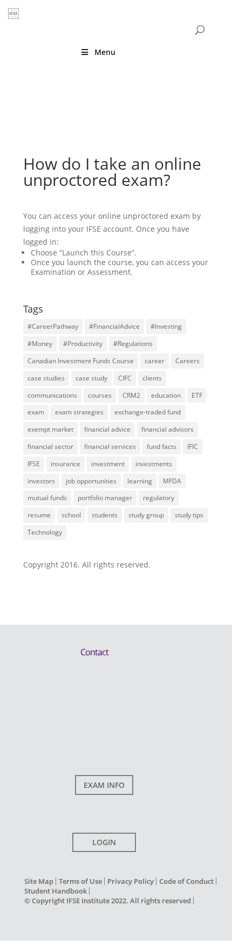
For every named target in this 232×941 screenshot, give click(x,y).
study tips (189, 515)
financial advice (107, 429)
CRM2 (131, 395)
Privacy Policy (130, 881)
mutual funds (47, 497)
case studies (46, 378)
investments (153, 463)
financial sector (50, 446)
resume (39, 515)
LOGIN (104, 842)
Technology (45, 532)
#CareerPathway (53, 326)
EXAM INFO (104, 785)
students (105, 515)
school (71, 515)
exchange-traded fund (147, 412)
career (155, 360)
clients (152, 378)
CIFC (125, 378)
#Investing (166, 326)
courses (100, 395)
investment (108, 463)
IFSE (34, 463)
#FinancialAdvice (114, 326)
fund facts (161, 446)
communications (52, 395)
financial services (110, 446)
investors (41, 481)
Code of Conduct (186, 881)
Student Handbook (55, 891)
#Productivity (83, 343)
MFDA (172, 481)
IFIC (192, 446)
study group (146, 515)
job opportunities (91, 481)
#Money (40, 343)
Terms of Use (80, 881)
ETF (197, 395)
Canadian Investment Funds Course (81, 360)
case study (91, 378)
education (166, 395)
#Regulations (133, 343)
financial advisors (167, 429)
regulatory (158, 497)
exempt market (50, 429)
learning (139, 481)
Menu (104, 52)
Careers (187, 360)
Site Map (38, 881)
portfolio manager (105, 497)
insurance (65, 463)
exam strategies (79, 412)
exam (36, 412)
